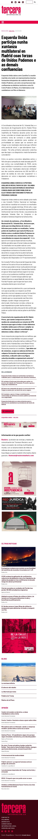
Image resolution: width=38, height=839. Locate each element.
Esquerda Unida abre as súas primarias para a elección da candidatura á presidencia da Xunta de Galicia (17, 402)
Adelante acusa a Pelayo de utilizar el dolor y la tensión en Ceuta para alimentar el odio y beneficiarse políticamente (17, 598)
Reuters (4, 440)
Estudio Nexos (26, 835)
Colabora (5, 819)
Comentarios (6, 824)
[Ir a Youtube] (19, 2)
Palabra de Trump (7, 696)
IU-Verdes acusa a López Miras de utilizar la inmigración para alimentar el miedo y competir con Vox (17, 608)
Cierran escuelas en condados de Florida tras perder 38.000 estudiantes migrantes (17, 589)
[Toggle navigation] (3, 22)
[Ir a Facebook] (12, 2)
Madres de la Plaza (7, 700)
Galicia (11, 31)
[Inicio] (11, 10)
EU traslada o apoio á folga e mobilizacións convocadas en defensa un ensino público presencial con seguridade (18, 395)
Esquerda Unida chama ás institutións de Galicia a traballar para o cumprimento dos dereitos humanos (18, 376)
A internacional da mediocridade (12, 755)
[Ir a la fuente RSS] (23, 2)
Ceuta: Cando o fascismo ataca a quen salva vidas (18, 720)
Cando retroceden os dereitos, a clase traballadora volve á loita (14, 713)
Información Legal (8, 826)
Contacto (5, 817)
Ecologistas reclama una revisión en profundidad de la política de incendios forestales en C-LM (18, 569)
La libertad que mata (8, 692)
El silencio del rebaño (8, 687)
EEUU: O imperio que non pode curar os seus (16, 778)
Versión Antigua (8, 828)
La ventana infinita (8, 683)
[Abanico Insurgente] (19, 525)
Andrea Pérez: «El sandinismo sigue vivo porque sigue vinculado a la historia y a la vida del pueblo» (18, 736)
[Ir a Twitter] (15, 2)
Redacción (4, 31)
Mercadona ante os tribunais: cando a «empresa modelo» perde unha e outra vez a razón (18, 727)
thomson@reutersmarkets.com (21, 455)
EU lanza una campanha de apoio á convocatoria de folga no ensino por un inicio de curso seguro (18, 389)
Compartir (8, 411)
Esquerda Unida (6, 417)
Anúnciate (5, 821)
